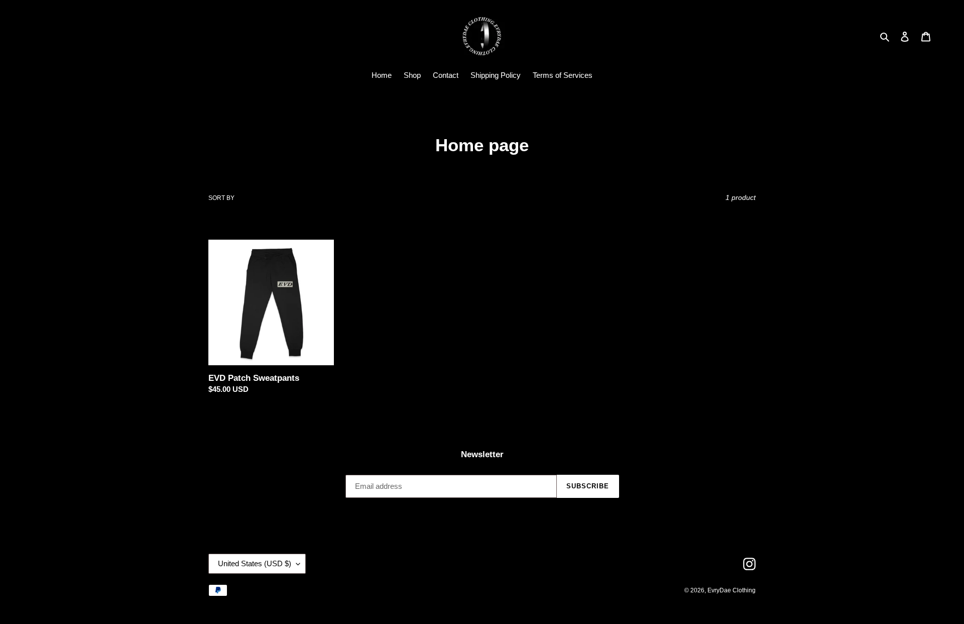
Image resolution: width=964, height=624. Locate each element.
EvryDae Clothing (731, 590)
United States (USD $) (254, 563)
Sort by (221, 197)
